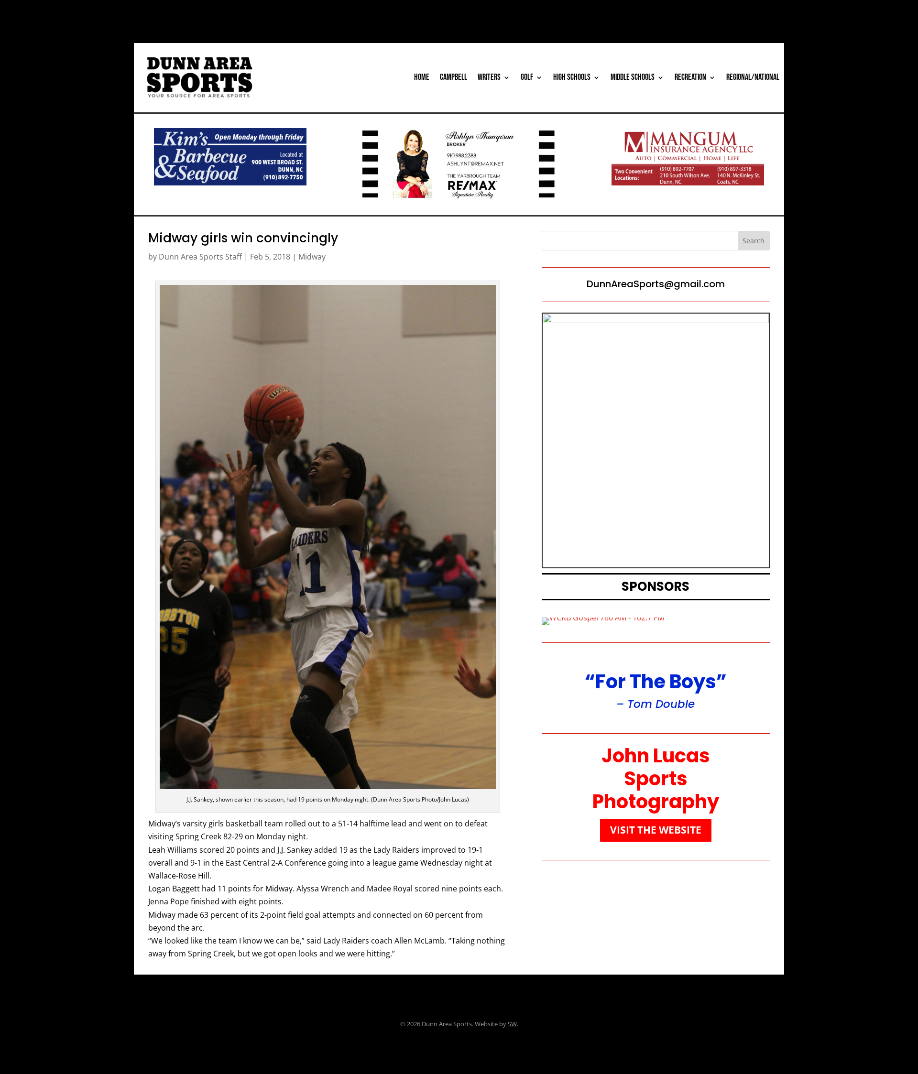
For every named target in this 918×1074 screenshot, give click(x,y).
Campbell (453, 77)
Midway (312, 256)
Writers (489, 77)
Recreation (690, 77)
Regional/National (752, 77)
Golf (527, 77)
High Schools (571, 77)
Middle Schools (633, 77)
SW (512, 1024)
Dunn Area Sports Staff (200, 256)
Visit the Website (655, 829)
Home (421, 77)
